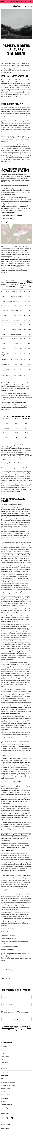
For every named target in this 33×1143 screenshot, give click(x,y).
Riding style (5, 1009)
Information (5, 1068)
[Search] (25, 6)
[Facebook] (2, 1118)
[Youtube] (12, 1118)
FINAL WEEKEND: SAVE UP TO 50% (18, 1)
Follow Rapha (5, 1114)
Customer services (6, 1043)
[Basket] (30, 6)
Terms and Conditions (8, 1028)
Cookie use (22, 1029)
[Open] (2, 6)
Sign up (16, 1019)
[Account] (28, 6)
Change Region (5, 1124)
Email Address (6, 997)
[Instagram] (7, 1118)
